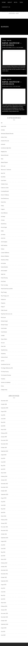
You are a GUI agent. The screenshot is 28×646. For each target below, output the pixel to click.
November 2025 (4, 400)
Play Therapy (4, 292)
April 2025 (3, 425)
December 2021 (4, 570)
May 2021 (3, 595)
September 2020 (4, 624)
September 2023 (4, 494)
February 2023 (4, 519)
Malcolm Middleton (5, 256)
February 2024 (4, 476)
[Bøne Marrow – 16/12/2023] (14, 57)
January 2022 (4, 566)
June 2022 (3, 548)
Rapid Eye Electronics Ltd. (6, 313)
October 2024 (4, 447)
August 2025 (3, 411)
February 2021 (4, 606)
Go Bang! (3, 216)
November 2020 (4, 617)
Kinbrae (2, 249)
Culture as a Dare (4, 187)
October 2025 (4, 404)
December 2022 (4, 526)
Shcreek (3, 342)
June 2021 (3, 591)
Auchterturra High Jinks (6, 148)
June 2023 (3, 505)
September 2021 (4, 581)
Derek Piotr (3, 202)
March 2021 (3, 602)
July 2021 (3, 588)
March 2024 (3, 472)
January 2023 (4, 523)
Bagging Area (4, 151)
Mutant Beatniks (4, 267)
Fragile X (3, 209)
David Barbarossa (5, 198)
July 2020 (3, 631)
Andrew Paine (4, 137)
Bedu (2, 158)
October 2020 (4, 620)
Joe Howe (3, 234)
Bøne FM (9, 40)
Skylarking (3, 353)
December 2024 (4, 440)
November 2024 (4, 443)
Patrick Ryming (4, 277)
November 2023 (4, 487)
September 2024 (4, 451)
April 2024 (3, 469)
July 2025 (3, 415)
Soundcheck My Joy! (5, 364)
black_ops (3, 166)
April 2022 (3, 555)
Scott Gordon (4, 328)
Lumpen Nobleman (5, 252)
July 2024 (3, 458)
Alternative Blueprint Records (7, 133)
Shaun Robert (4, 339)
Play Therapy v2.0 (5, 295)
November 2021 (4, 573)
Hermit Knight (4, 227)
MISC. (16, 2)
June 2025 (3, 418)
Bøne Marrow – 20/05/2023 (12, 83)
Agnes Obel (3, 126)
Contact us (6, 7)
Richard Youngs (4, 324)
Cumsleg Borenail (5, 191)
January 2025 (4, 436)
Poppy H (3, 306)
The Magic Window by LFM (7, 368)
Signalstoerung (4, 350)
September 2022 (4, 537)
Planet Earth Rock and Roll (6, 288)
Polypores (3, 303)
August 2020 (3, 627)
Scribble (2, 335)
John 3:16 (3, 238)
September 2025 (4, 407)
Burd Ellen (3, 176)
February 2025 (4, 433)
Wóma (2, 386)
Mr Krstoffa (3, 263)
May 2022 (3, 552)
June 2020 (3, 635)
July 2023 (3, 501)
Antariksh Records (5, 140)
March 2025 (3, 429)
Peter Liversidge (4, 285)
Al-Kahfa (3, 129)
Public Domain (4, 310)
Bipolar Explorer (4, 162)
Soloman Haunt (4, 357)
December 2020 (4, 613)
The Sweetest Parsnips (6, 375)
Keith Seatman (4, 245)
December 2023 (4, 483)
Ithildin (2, 230)
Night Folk (3, 274)
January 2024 (4, 480)
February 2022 (4, 563)
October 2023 (4, 490)
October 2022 (4, 534)
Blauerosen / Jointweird (6, 169)
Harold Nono (3, 223)
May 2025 (3, 422)
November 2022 (4, 530)
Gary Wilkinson (4, 212)
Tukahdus (3, 378)
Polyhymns (3, 299)
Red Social (3, 317)
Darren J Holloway (5, 194)
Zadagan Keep (4, 389)
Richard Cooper (4, 321)
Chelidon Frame (4, 184)
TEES (21, 2)
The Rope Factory (5, 371)
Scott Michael (4, 331)
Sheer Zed (3, 346)
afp (1, 122)
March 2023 (3, 516)
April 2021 (3, 599)
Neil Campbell (4, 270)
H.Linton (2, 220)
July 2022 (3, 544)
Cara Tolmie (3, 180)
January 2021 (4, 609)
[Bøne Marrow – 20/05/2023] (14, 96)
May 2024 (3, 465)
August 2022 (3, 541)
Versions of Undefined (5, 382)
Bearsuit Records (4, 155)
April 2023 (3, 512)
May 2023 (3, 508)
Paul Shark (3, 281)
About (10, 2)
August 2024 (3, 454)
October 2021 (4, 577)
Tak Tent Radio (20, 47)
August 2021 (3, 584)
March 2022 (3, 559)
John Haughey (4, 241)
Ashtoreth (3, 144)
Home (4, 2)
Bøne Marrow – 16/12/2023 (12, 44)
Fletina (2, 205)
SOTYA (2, 360)
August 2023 (3, 498)
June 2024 (3, 462)
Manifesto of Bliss (5, 259)
